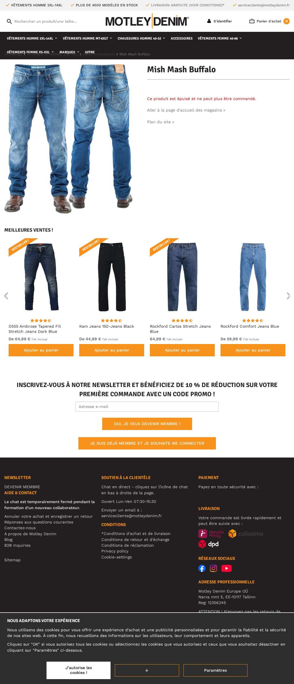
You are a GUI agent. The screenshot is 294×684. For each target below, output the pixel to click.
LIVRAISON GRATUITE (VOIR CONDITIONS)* (188, 5)
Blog (8, 539)
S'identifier (222, 21)
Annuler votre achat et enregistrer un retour (48, 516)
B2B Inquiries (17, 545)
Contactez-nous (20, 527)
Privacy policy (114, 551)
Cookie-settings (116, 557)
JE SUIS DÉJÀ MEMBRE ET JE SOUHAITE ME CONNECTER (147, 443)
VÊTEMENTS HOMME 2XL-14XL (30, 38)
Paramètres (215, 670)
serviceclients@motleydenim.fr (264, 5)
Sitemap (12, 560)
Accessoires (182, 38)
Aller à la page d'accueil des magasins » (186, 110)
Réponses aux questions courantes (38, 522)
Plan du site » (160, 122)
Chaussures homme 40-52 (139, 38)
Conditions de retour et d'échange (135, 539)
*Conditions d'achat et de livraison (136, 533)
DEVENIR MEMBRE (22, 486)
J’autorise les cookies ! (78, 670)
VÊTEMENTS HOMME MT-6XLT (85, 38)
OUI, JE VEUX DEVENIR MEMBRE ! (147, 423)
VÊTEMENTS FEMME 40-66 (218, 38)
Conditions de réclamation (127, 545)
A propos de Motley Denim (30, 533)
